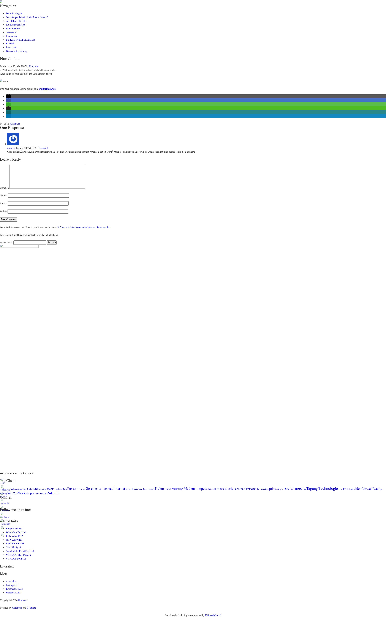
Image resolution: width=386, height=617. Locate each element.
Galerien (76, 489)
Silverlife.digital (13, 547)
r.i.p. (280, 489)
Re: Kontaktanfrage (15, 24)
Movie (220, 489)
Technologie (328, 488)
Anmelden (11, 581)
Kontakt (10, 43)
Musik (229, 488)
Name (4, 195)
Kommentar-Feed (14, 588)
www (35, 493)
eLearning (42, 489)
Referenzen (11, 35)
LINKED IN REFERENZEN (20, 39)
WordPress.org (13, 592)
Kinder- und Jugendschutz (143, 489)
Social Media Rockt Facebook (20, 551)
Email (3, 203)
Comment (4, 187)
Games (83, 489)
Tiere (340, 489)
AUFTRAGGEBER (16, 20)
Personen (239, 488)
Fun (70, 488)
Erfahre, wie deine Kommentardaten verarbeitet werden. (84, 227)
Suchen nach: (6, 242)
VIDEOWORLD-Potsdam (18, 554)
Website (4, 211)
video (357, 488)
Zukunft (53, 493)
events (50, 489)
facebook (59, 489)
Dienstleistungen (14, 13)
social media (294, 488)
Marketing (177, 489)
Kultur (159, 488)
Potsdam (251, 489)
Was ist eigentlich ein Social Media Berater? (27, 17)
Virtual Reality (372, 488)
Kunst (168, 489)
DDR (36, 489)
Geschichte (93, 488)
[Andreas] (13, 144)
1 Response (32, 66)
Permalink (43, 147)
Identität (107, 488)
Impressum (11, 47)
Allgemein (15, 123)
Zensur (43, 493)
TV (344, 489)
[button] (8, 96)
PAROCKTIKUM (15, 543)
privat (273, 488)
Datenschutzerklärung (16, 51)
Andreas (11, 147)
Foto (65, 489)
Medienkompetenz (197, 488)
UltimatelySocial (213, 615)
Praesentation (263, 489)
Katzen (128, 489)
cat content (11, 32)
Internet (119, 488)
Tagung (312, 488)
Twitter (350, 489)
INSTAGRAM (13, 28)
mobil (213, 489)
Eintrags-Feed (12, 585)
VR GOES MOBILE (16, 558)
